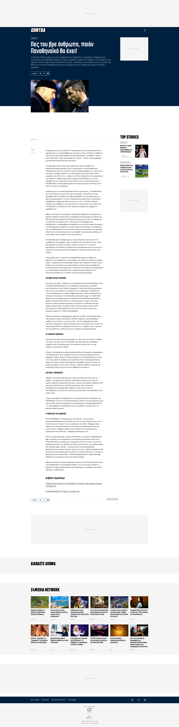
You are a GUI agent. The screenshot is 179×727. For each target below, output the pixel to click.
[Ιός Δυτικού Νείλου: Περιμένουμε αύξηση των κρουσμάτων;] (119, 630)
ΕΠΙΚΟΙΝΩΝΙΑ (72, 700)
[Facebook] (40, 73)
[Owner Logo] (89, 710)
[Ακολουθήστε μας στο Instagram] (145, 700)
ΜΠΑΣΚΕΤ (124, 142)
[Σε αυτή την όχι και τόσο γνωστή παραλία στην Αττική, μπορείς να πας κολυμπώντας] (60, 602)
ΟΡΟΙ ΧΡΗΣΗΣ (35, 700)
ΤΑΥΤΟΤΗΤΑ (45, 700)
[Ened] (89, 717)
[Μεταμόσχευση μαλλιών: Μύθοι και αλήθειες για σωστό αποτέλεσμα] (60, 630)
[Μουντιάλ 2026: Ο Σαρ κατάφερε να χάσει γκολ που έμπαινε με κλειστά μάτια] (141, 171)
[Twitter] (44, 73)
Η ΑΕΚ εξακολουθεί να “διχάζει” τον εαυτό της (62, 491)
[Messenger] (48, 73)
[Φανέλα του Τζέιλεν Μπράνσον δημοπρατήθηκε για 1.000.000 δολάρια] (141, 151)
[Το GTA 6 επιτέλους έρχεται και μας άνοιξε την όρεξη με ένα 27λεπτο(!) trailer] (99, 630)
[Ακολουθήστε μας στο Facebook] (132, 700)
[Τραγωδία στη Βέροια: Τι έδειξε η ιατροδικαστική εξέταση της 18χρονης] (40, 602)
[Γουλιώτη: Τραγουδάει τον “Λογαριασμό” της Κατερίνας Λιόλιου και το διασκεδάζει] (40, 630)
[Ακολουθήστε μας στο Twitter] (139, 700)
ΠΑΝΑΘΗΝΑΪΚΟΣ (112, 499)
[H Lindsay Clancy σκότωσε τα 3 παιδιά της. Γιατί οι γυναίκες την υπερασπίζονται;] (139, 602)
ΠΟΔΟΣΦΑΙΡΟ (125, 162)
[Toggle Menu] (145, 30)
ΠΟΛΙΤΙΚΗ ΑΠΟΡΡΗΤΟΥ (58, 700)
